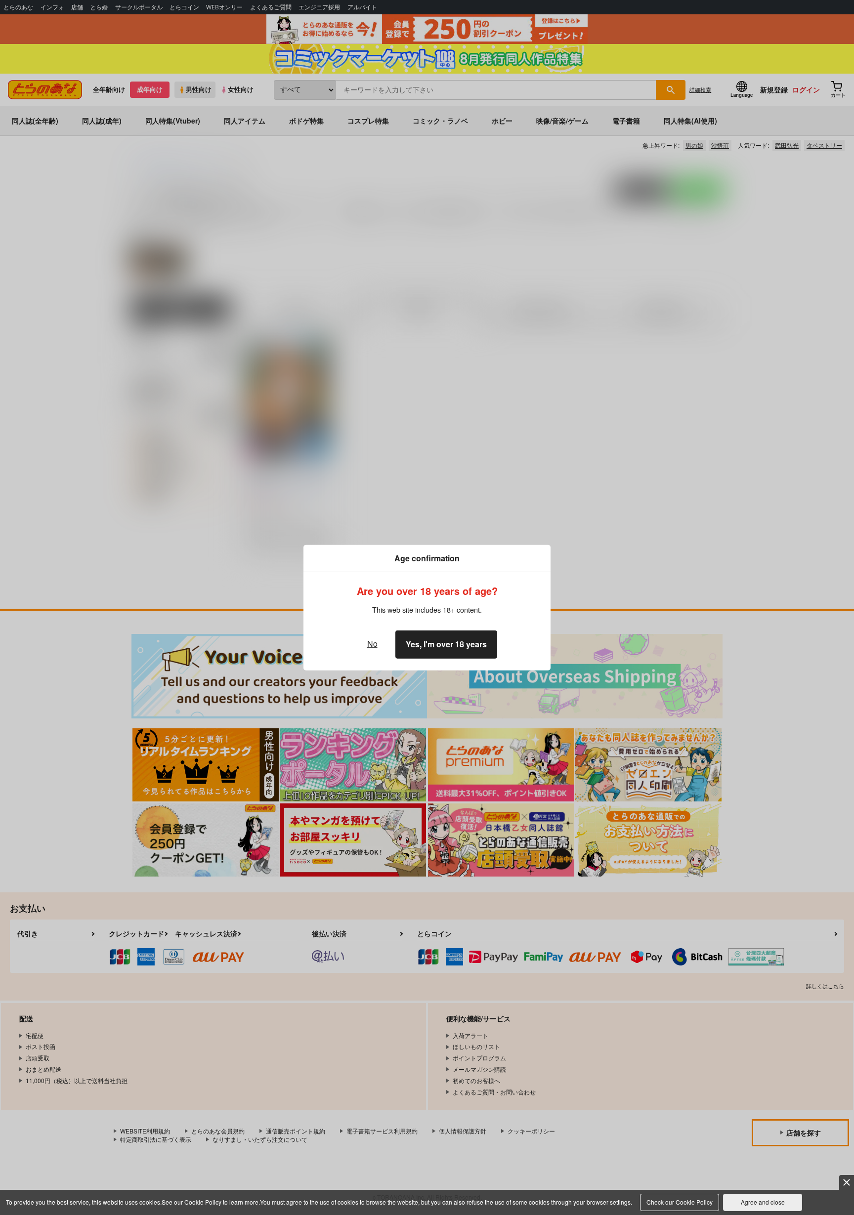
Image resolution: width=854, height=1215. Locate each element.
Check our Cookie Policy (679, 1202)
